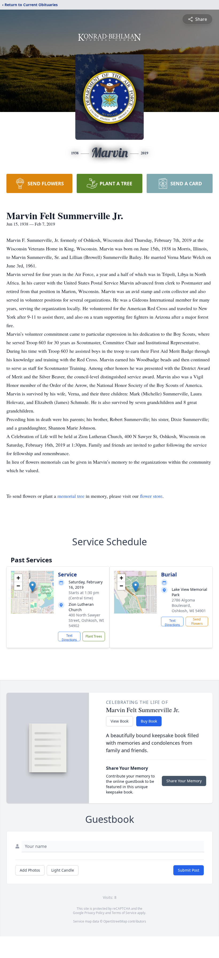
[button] (32, 586)
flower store (151, 496)
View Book (119, 721)
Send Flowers (197, 621)
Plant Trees (93, 636)
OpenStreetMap (115, 921)
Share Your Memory (184, 780)
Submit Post (188, 870)
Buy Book (149, 721)
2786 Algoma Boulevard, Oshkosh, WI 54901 (189, 605)
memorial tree (70, 496)
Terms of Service (124, 913)
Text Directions (69, 637)
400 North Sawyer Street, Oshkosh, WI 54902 (86, 620)
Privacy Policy (94, 913)
